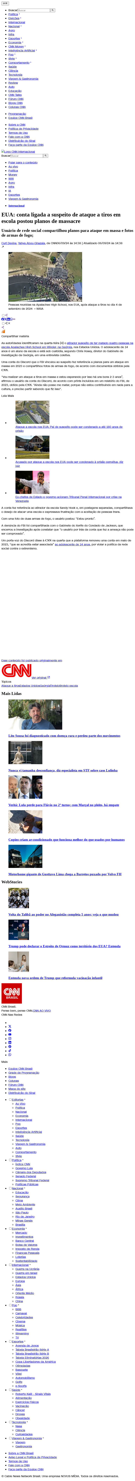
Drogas (20, 1414)
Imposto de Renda (27, 1249)
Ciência (13, 71)
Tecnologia (15, 75)
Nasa (18, 1426)
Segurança (22, 1196)
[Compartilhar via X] (5, 320)
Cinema (20, 1321)
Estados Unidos (25, 1277)
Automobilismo (25, 1378)
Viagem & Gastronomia (23, 79)
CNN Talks (15, 95)
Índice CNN (22, 1164)
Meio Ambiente (25, 1205)
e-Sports (21, 1386)
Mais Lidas (11, 693)
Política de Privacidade (23, 129)
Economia (14, 42)
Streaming (22, 1333)
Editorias (17, 1100)
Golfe (18, 1382)
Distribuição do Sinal (21, 141)
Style (11, 59)
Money (12, 175)
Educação (14, 91)
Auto (11, 87)
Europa (20, 1281)
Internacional (16, 22)
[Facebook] (9, 1031)
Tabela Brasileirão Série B (32, 1354)
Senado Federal (25, 1176)
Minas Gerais (24, 1221)
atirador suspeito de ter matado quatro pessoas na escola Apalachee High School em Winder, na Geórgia (67, 345)
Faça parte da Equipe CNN (25, 145)
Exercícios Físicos (27, 1402)
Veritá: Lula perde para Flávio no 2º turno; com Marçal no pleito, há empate (63, 805)
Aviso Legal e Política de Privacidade (32, 1457)
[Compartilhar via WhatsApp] (11, 320)
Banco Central (24, 1241)
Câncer (20, 1410)
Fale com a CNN (19, 137)
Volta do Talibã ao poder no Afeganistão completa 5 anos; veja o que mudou (63, 914)
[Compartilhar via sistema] (2, 328)
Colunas (13, 1081)
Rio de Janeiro (24, 1217)
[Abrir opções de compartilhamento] (8, 324)
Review (13, 83)
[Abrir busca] (52, 10)
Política (13, 14)
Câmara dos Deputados (30, 1172)
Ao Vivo (20, 1104)
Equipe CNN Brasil (20, 118)
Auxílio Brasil (23, 1209)
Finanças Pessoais (27, 1253)
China (19, 1301)
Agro (11, 30)
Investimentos (24, 1237)
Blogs (12, 1077)
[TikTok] (9, 1051)
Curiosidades (24, 1434)
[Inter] (10, 1023)
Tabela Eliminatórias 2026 (32, 1358)
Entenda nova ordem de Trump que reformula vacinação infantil (55, 978)
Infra (11, 34)
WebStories (11, 882)
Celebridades (24, 1317)
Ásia (18, 1285)
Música (20, 1325)
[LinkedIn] (9, 1043)
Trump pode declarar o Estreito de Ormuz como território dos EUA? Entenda (64, 946)
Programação (17, 114)
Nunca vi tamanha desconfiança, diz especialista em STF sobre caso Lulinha (63, 770)
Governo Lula (24, 1168)
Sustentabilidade (26, 1261)
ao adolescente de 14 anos (72, 544)
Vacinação (22, 1406)
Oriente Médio (24, 1293)
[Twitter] (9, 1027)
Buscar (13, 10)
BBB (18, 1309)
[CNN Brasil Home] (18, 152)
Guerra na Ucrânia (27, 1269)
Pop (11, 55)
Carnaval (21, 1313)
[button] (67, 278)
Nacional (14, 26)
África (19, 1289)
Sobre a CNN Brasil (21, 1453)
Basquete (21, 1370)
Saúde (12, 67)
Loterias (20, 1257)
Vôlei (18, 1374)
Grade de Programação (23, 1073)
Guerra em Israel (26, 1273)
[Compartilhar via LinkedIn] (8, 320)
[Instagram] (9, 1039)
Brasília (20, 1225)
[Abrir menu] (5, 3)
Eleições (13, 18)
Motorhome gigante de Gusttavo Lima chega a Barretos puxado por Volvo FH (64, 874)
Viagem (20, 1442)
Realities (21, 1329)
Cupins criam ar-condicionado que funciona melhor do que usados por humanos (66, 839)
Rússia (19, 1297)
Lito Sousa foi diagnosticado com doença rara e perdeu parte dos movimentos (64, 736)
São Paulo (21, 1213)
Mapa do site (16, 1089)
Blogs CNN (15, 103)
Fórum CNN (15, 99)
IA (9, 191)
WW (11, 179)
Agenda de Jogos (27, 1346)
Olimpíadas (22, 1366)
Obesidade (22, 1418)
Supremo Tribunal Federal (32, 1180)
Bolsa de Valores (26, 1245)
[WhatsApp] (9, 1055)
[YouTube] (9, 1035)
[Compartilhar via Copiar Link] (14, 320)
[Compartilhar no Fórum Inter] (3, 332)
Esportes (14, 38)
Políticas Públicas (26, 1184)
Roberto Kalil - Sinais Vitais (33, 1394)
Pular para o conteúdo (22, 163)
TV (17, 1338)
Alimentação (23, 1398)
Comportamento (18, 63)
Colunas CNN (16, 107)
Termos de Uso (18, 133)
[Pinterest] (9, 1047)
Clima (19, 1200)
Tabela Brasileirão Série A (32, 1350)
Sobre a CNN (16, 125)
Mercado (21, 1233)
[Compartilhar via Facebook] (2, 320)
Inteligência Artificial (21, 51)
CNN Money (16, 47)
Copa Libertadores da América (35, 1362)
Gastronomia (23, 1446)
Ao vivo (13, 167)
